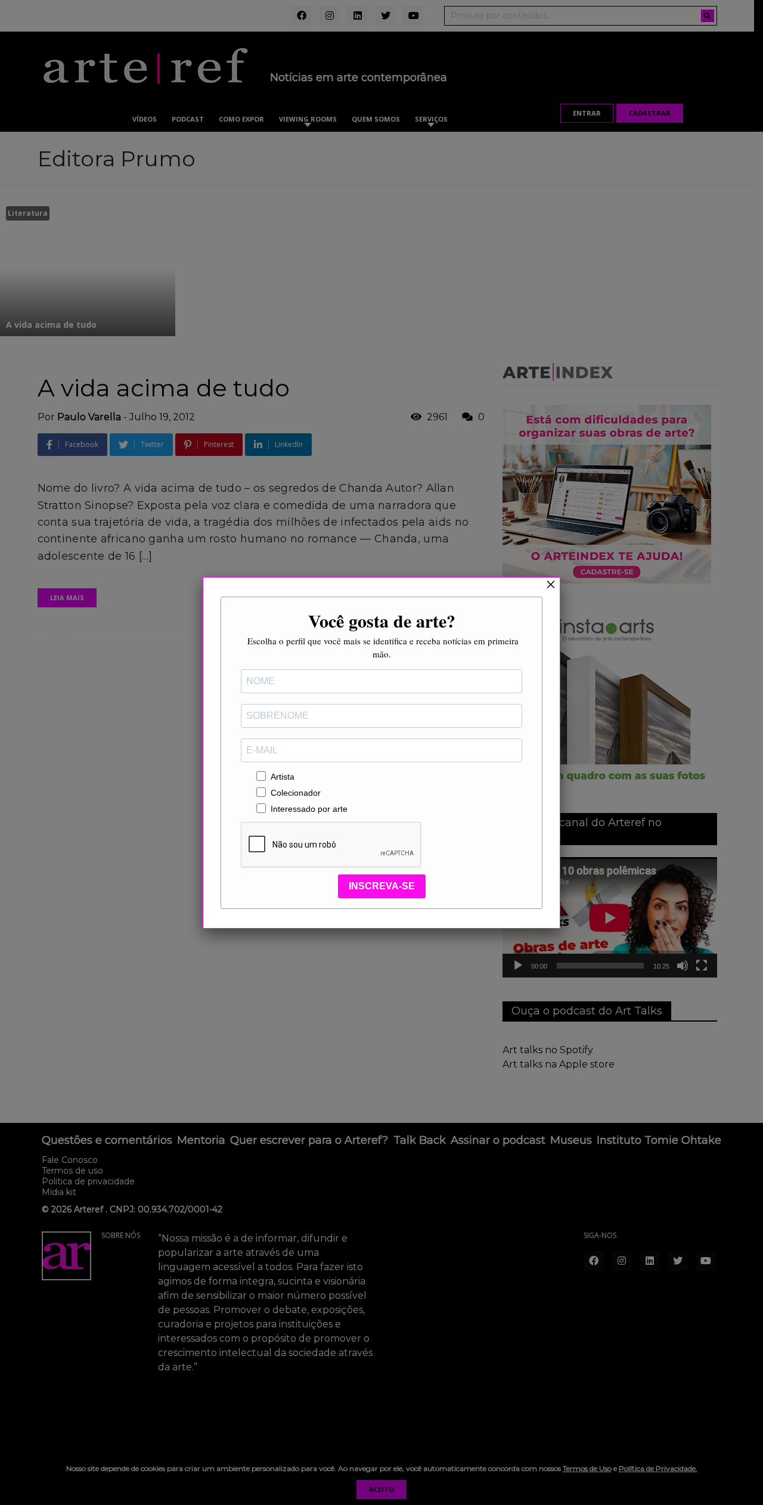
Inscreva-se (382, 886)
